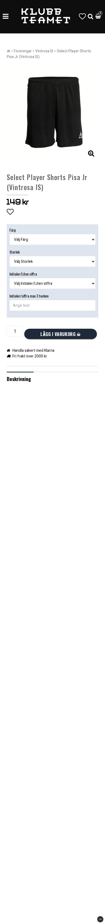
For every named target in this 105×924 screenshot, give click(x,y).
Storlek (14, 252)
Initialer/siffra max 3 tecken (28, 296)
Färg (12, 230)
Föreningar (23, 51)
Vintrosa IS (44, 51)
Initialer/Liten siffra (23, 274)
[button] (82, 16)
